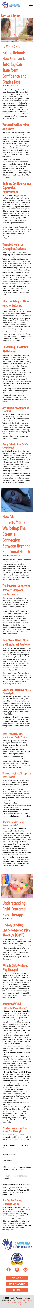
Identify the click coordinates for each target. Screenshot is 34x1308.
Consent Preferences (20, 1303)
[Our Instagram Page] (17, 1269)
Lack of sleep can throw (11, 616)
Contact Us (17, 1277)
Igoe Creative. (21, 1300)
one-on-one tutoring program (13, 453)
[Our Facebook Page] (8, 1269)
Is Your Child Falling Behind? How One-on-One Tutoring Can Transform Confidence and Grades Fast (15, 64)
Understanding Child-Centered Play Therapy (14, 908)
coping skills (22, 791)
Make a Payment (17, 1284)
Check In (17, 1290)
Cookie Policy (16, 1302)
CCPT (4, 1041)
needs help (10, 148)
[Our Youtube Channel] (25, 1269)
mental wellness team (10, 1223)
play (21, 1020)
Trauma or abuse (9, 1154)
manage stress (7, 681)
